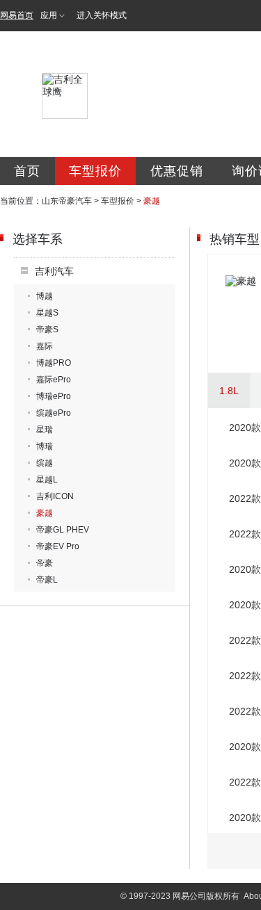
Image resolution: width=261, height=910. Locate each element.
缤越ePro (53, 413)
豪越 (44, 513)
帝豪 (44, 563)
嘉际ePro (53, 379)
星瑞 (44, 429)
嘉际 (44, 346)
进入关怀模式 (102, 15)
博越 (44, 296)
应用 (48, 15)
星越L (47, 480)
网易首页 (16, 15)
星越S (47, 313)
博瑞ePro (53, 396)
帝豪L (47, 580)
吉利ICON (55, 496)
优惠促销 (176, 171)
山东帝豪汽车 (67, 201)
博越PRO (53, 363)
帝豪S (47, 329)
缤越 (44, 463)
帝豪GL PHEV (62, 530)
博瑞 (44, 446)
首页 (27, 171)
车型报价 (95, 171)
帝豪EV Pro (57, 546)
